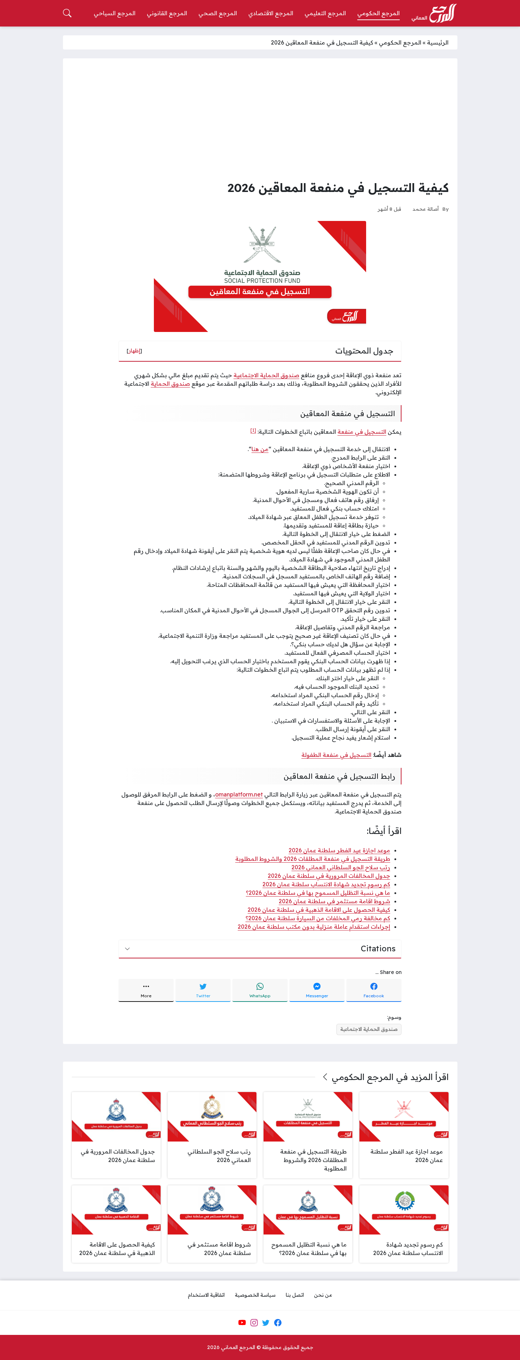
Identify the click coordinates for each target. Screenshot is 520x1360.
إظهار (134, 351)
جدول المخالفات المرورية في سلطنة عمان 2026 (329, 875)
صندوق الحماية (170, 383)
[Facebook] (278, 1322)
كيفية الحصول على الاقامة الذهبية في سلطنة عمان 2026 (319, 909)
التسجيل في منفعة (361, 431)
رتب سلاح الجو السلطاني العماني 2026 (340, 867)
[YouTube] (242, 1322)
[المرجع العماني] (434, 13)
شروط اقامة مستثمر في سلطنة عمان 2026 (334, 901)
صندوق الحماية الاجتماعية (266, 375)
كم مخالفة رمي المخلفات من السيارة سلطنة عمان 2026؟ (317, 918)
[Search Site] (67, 13)
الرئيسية (438, 42)
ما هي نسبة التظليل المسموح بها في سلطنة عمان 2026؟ (318, 892)
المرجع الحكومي (400, 42)
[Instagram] (254, 1322)
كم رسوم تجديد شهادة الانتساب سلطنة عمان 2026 (326, 884)
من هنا (260, 449)
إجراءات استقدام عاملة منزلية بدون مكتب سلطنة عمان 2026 (314, 926)
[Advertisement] (260, 120)
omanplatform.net (239, 794)
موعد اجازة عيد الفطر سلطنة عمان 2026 (339, 850)
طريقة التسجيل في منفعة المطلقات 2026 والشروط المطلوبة (312, 858)
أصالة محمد (425, 209)
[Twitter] (266, 1322)
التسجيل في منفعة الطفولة (336, 754)
